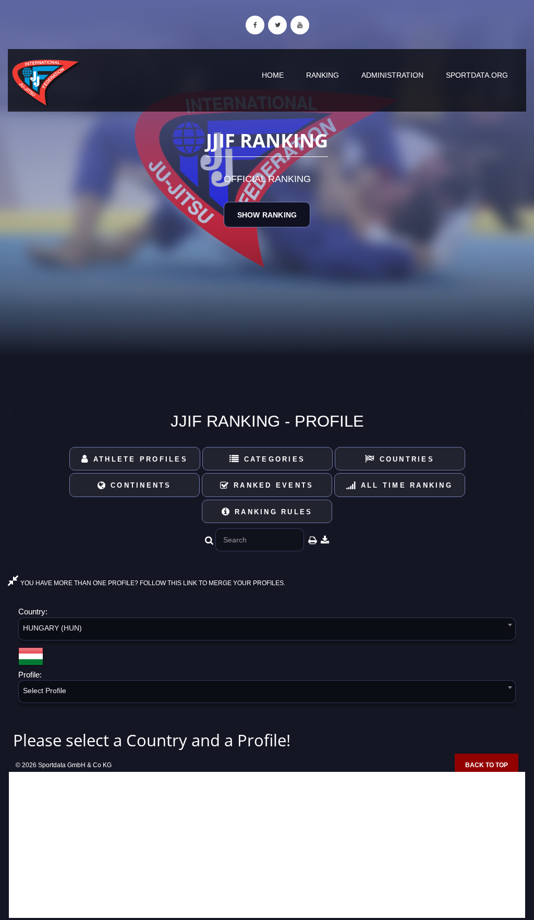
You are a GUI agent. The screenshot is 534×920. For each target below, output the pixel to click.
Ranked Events (272, 485)
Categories (272, 459)
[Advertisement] (267, 845)
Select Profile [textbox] (44, 690)
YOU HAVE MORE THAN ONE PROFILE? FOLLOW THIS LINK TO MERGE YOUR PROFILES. (152, 583)
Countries (404, 459)
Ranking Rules (272, 512)
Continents (139, 485)
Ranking (322, 75)
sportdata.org (477, 75)
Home (273, 75)
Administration (392, 75)
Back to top (486, 765)
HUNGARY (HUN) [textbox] (52, 628)
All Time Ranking (405, 485)
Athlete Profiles (139, 459)
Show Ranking (267, 215)
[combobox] (267, 631)
